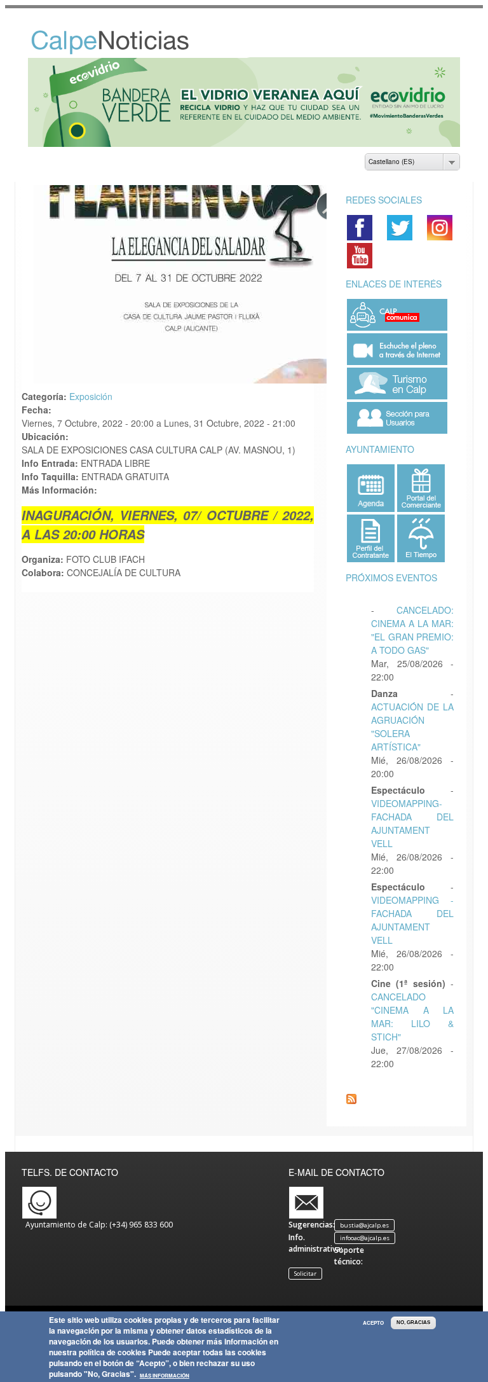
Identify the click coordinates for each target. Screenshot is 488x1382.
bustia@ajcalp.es (364, 1225)
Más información (164, 1375)
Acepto (373, 1323)
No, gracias (413, 1322)
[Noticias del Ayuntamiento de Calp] (124, 51)
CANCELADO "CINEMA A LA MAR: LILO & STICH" (412, 1016)
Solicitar (305, 1273)
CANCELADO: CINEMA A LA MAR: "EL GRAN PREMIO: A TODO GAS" (412, 630)
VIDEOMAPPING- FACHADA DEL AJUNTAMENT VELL (412, 823)
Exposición (90, 396)
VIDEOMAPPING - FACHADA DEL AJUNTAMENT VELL (412, 920)
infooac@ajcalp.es (365, 1238)
